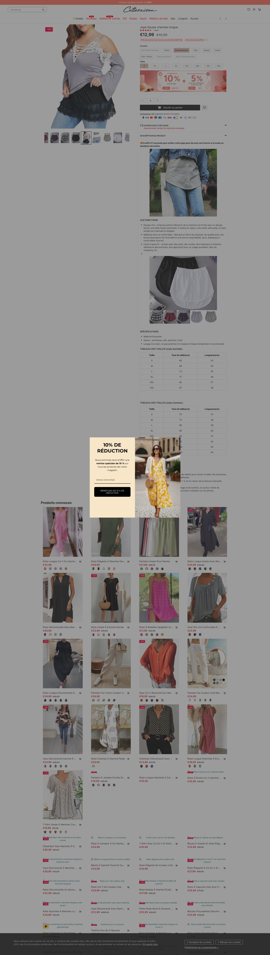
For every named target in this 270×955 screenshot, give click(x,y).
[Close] (177, 440)
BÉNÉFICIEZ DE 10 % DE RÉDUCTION (112, 491)
